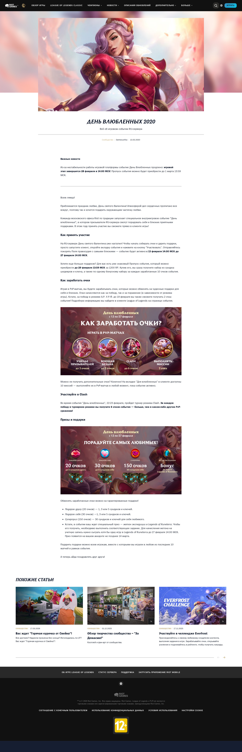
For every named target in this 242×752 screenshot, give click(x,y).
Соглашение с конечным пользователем (63, 710)
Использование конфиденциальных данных (118, 710)
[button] (107, 139)
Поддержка (127, 672)
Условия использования (162, 710)
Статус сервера (107, 672)
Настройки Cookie (192, 710)
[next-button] (224, 657)
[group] (121, 619)
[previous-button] (218, 657)
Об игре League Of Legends (78, 672)
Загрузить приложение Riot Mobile (159, 672)
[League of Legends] (24, 5)
